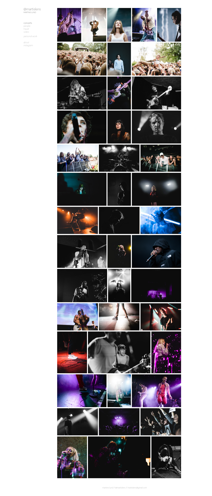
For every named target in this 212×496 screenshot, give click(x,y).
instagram (28, 45)
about (26, 42)
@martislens (32, 9)
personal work (30, 36)
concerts (28, 23)
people (27, 25)
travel (26, 28)
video (26, 31)
